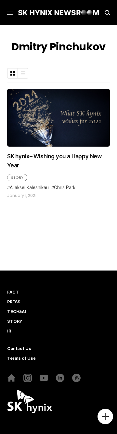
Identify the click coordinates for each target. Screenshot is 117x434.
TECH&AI (16, 311)
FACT (13, 292)
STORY (17, 177)
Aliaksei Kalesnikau (29, 187)
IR (9, 331)
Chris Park (64, 187)
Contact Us (19, 348)
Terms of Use (21, 358)
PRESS (13, 302)
